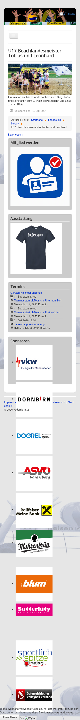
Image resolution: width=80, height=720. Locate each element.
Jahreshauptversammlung (29, 276)
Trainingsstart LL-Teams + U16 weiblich (37, 265)
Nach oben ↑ (16, 134)
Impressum (10, 354)
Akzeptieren (10, 717)
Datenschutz (58, 354)
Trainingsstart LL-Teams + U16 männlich (37, 253)
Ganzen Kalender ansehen (26, 245)
